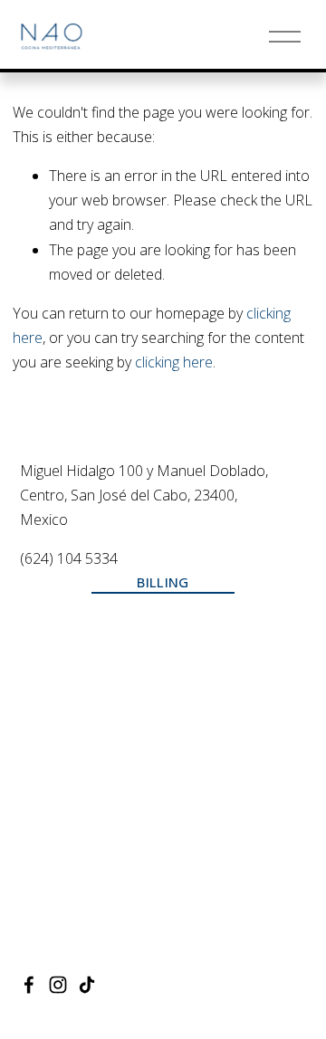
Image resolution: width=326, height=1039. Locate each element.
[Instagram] (58, 985)
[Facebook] (29, 985)
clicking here (174, 362)
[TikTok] (87, 985)
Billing (162, 582)
